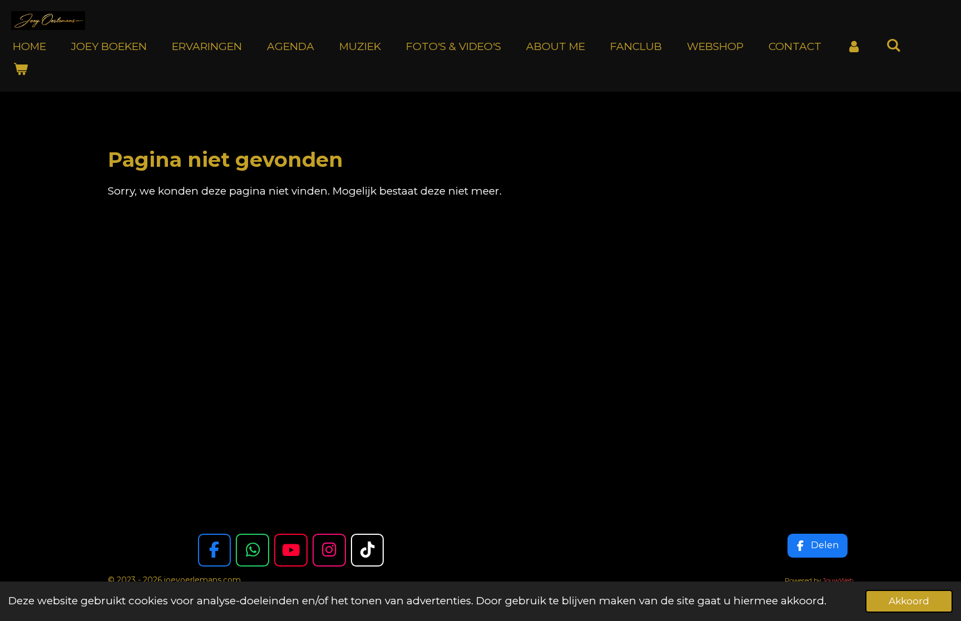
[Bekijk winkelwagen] (20, 69)
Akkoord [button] (909, 601)
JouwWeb (838, 580)
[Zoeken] (894, 45)
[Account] (854, 47)
